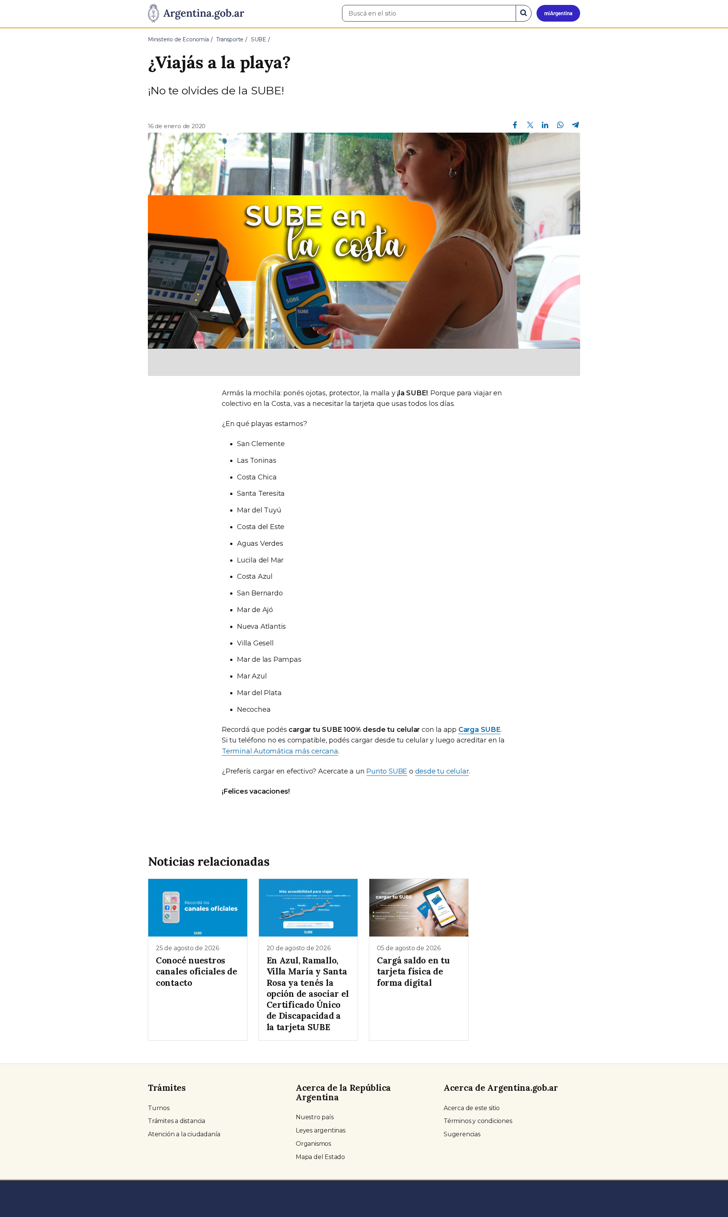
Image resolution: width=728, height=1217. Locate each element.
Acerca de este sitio (472, 1108)
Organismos (313, 1143)
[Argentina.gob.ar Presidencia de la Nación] (196, 13)
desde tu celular (442, 771)
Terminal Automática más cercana (280, 751)
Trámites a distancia (176, 1121)
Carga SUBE (479, 729)
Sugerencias (462, 1134)
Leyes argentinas (320, 1130)
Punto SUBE (386, 771)
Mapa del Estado (320, 1157)
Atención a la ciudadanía (184, 1134)
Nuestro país (315, 1117)
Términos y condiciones (478, 1121)
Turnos (158, 1108)
